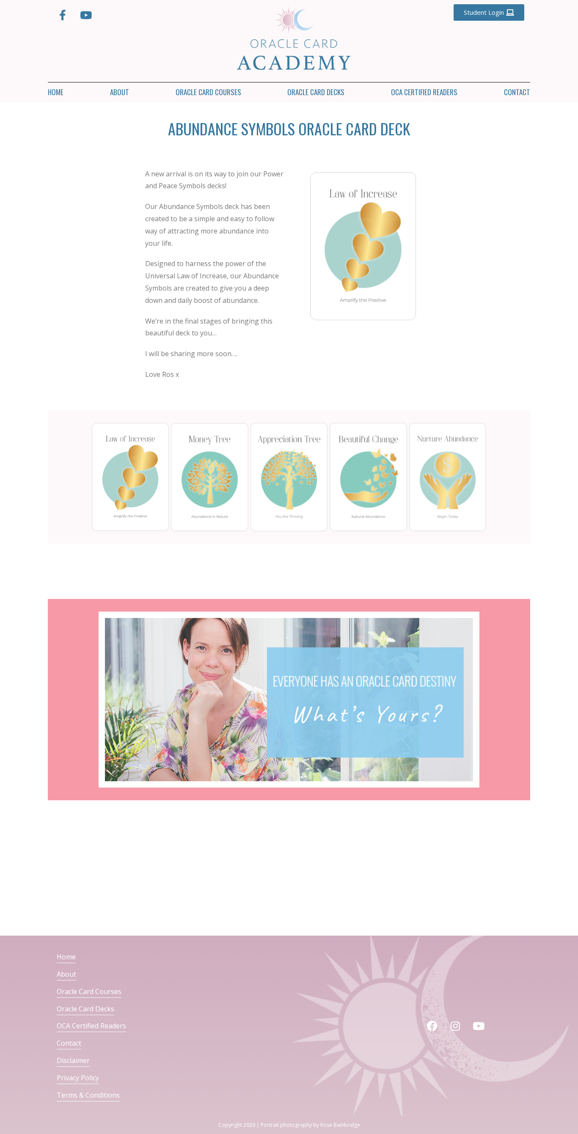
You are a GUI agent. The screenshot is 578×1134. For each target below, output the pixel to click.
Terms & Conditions (88, 1095)
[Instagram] (455, 1026)
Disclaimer (73, 1060)
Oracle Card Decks (315, 92)
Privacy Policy (78, 1077)
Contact (517, 92)
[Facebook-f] (62, 14)
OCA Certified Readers (424, 92)
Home (55, 92)
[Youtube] (85, 14)
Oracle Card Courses (208, 92)
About (119, 92)
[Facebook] (432, 1026)
